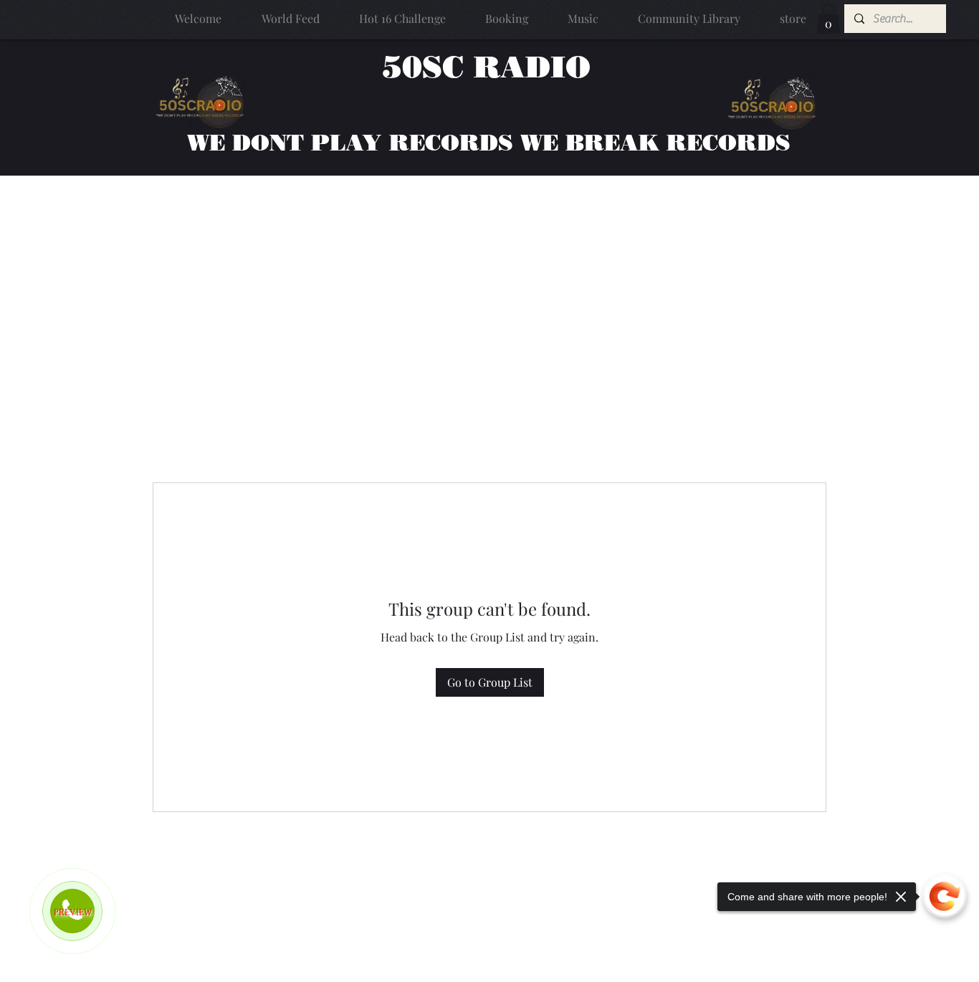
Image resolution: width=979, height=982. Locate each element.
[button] (828, 19)
